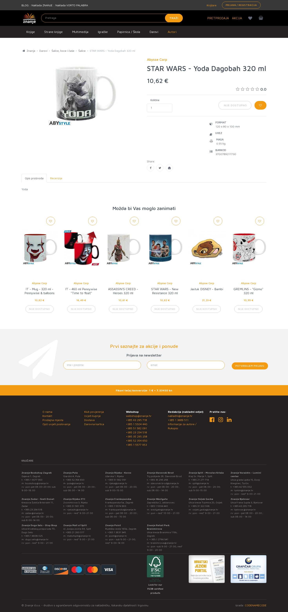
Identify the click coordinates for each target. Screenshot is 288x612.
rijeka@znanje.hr (118, 483)
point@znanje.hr (118, 535)
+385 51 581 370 (75, 506)
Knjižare (211, 5)
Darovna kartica (94, 424)
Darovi (153, 32)
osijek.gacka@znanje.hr (205, 509)
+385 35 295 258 (136, 436)
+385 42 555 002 (242, 486)
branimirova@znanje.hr (164, 542)
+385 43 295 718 (136, 420)
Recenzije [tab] (56, 178)
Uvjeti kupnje (92, 415)
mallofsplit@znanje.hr (79, 535)
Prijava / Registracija (241, 5)
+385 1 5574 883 (117, 506)
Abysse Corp (39, 283)
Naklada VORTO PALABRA (71, 5)
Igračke (103, 32)
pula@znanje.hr (75, 483)
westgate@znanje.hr (162, 509)
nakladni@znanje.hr (180, 415)
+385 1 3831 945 (117, 532)
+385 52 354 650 (136, 440)
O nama (47, 411)
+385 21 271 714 (200, 479)
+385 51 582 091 (136, 428)
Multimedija (80, 32)
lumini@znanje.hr (243, 490)
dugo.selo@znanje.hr (37, 539)
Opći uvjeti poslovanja (56, 424)
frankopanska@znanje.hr (122, 509)
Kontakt (47, 415)
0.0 (263, 89)
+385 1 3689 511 (178, 420)
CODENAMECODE (255, 605)
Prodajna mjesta (53, 420)
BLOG (25, 5)
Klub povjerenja (94, 411)
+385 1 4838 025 (33, 535)
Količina (154, 100)
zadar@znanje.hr (34, 513)
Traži (173, 18)
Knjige (30, 32)
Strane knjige (53, 32)
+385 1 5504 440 (136, 424)
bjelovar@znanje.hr (245, 509)
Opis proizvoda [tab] (34, 178)
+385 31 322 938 (200, 506)
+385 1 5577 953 (136, 444)
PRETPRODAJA (218, 18)
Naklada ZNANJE (42, 5)
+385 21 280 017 (75, 532)
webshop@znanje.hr (138, 415)
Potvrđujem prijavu (249, 365)
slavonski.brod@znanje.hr (165, 483)
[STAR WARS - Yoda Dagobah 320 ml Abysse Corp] (150, 167)
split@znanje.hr (200, 483)
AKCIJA (237, 18)
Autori (172, 32)
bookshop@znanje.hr (37, 483)
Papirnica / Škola (128, 32)
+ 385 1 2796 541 (158, 539)
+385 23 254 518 (136, 432)
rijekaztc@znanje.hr (78, 509)
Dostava (89, 420)
